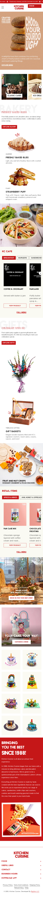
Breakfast (9, 258)
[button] (2, 7)
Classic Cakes (14, 95)
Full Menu (21, 312)
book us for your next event (21, 598)
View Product (15, 306)
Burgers (22, 258)
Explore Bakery (9, 127)
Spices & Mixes (10, 497)
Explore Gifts (9, 343)
